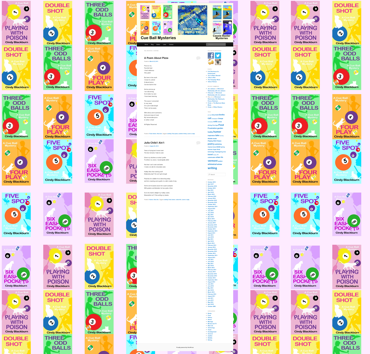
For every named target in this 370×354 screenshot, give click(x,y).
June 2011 (211, 300)
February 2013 (212, 269)
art (208, 115)
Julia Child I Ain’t (154, 142)
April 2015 (211, 217)
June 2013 (211, 261)
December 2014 (212, 225)
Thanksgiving (219, 152)
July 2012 (210, 284)
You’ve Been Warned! (214, 75)
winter (219, 164)
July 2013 (210, 259)
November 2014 (212, 227)
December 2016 (212, 186)
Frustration (212, 128)
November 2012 (212, 276)
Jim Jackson (211, 89)
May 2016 (210, 190)
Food (150, 133)
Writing (210, 340)
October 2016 (212, 188)
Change (220, 118)
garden (220, 128)
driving (210, 125)
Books (158, 44)
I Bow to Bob (211, 77)
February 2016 (212, 196)
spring (223, 147)
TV (218, 155)
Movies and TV (212, 323)
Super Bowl (216, 149)
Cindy (209, 103)
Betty (213, 115)
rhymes (210, 147)
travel (210, 154)
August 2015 (211, 208)
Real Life (159, 133)
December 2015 (212, 200)
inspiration (211, 135)
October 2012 (212, 278)
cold (215, 121)
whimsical (212, 164)
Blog (152, 44)
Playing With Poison (214, 141)
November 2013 (212, 251)
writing (212, 168)
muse (210, 138)
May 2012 (210, 288)
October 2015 (212, 204)
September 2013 (212, 255)
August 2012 (211, 282)
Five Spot (215, 125)
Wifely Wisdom (217, 107)
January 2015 (212, 223)
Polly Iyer (210, 93)
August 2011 (211, 296)
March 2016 (211, 194)
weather (220, 161)
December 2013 (212, 249)
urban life (178, 199)
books (222, 114)
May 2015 (210, 215)
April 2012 (211, 290)
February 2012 (212, 294)
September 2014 (212, 231)
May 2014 (210, 239)
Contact (171, 44)
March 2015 (211, 219)
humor (173, 199)
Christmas (210, 121)
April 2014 (211, 241)
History (210, 317)
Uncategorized (212, 332)
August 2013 (211, 257)
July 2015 (210, 210)
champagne (214, 118)
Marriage (210, 321)
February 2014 (212, 245)
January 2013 (212, 272)
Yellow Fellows (212, 82)
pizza (176, 133)
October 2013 (212, 253)
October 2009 (212, 306)
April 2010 (211, 304)
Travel (209, 330)
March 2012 (211, 292)
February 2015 (212, 221)
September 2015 (212, 206)
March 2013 (211, 267)
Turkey (215, 154)
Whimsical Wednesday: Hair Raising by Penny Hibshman (216, 99)
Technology (211, 328)
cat (209, 118)
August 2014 (211, 233)
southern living (182, 133)
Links (164, 44)
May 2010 (210, 302)
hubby (210, 132)
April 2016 (211, 192)
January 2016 (212, 198)
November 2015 (212, 202)
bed (210, 115)
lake (217, 135)
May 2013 (210, 263)
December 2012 (212, 274)
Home (146, 44)
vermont (213, 160)
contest (219, 122)
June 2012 (211, 286)
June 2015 (211, 212)
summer (210, 149)
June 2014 (211, 237)
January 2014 (212, 247)
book (217, 115)
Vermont (210, 334)
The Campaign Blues (214, 80)
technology (211, 152)
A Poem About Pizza (156, 58)
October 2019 (212, 182)
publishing (218, 144)
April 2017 (211, 184)
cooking (169, 133)
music (215, 138)
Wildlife (210, 338)
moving (222, 135)
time (224, 152)
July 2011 (210, 298)
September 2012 (212, 280)
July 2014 (210, 235)
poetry (211, 143)
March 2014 (211, 243)
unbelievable (211, 157)
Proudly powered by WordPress (185, 347)
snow (218, 147)
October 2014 (212, 229)
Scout (214, 147)
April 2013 (211, 265)
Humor (154, 133)
